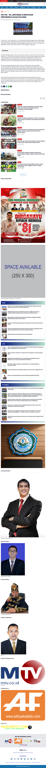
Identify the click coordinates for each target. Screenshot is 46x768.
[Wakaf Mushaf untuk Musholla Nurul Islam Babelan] (4, 336)
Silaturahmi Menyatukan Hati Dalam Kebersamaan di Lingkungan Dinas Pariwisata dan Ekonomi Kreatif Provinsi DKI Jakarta (25, 329)
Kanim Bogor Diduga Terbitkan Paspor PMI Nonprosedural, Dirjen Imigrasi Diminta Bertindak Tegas (31, 154)
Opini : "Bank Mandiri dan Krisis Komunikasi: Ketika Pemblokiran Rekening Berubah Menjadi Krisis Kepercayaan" (25, 348)
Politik (6, 7)
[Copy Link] (11, 86)
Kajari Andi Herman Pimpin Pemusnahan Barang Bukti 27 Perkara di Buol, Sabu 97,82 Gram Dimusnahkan (30, 131)
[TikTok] (28, 759)
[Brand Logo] (9, 741)
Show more (23, 174)
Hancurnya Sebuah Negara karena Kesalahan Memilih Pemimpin (23, 375)
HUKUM (19, 150)
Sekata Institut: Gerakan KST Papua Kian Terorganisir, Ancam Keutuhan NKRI (25, 353)
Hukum (11, 7)
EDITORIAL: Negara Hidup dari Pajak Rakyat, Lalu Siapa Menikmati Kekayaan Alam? (23, 364)
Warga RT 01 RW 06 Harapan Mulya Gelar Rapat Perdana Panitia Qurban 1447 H (25, 323)
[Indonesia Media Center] (23, 4)
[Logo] (23, 750)
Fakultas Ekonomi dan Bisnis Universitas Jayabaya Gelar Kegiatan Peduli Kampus (25, 417)
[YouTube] (21, 759)
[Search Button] (44, 4)
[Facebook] (2, 86)
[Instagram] (18, 759)
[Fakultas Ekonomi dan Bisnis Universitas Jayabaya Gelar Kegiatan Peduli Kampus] (4, 418)
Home (2, 7)
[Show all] (43, 303)
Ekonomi (16, 7)
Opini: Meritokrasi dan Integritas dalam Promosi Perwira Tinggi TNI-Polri (25, 369)
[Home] (2, 11)
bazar (19, 162)
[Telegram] (6, 86)
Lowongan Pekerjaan (36, 762)
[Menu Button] (1, 4)
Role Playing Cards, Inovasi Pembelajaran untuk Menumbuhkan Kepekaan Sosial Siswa (26, 389)
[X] (4, 86)
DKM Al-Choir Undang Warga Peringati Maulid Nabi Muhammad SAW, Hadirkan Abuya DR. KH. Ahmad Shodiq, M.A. (24, 306)
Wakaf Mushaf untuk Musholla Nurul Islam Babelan (20, 334)
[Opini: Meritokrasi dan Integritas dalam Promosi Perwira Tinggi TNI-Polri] (4, 371)
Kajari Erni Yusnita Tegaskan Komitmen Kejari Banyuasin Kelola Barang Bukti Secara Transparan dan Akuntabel (30, 108)
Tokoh (38, 7)
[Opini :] (4, 349)
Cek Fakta (33, 7)
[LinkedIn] (31, 759)
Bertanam (20, 116)
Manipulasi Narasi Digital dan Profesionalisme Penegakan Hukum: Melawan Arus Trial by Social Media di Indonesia (24, 359)
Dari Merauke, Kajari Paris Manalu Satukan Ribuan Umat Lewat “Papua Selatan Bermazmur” (31, 141)
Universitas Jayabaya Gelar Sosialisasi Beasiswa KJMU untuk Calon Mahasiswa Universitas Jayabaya (24, 406)
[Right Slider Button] (45, 7)
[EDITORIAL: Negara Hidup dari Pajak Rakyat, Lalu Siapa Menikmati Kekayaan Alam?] (4, 365)
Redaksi (7, 762)
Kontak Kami (12, 762)
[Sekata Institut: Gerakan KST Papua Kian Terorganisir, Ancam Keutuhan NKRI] (4, 354)
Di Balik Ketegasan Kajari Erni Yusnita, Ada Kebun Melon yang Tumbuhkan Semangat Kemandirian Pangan (31, 119)
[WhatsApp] (9, 86)
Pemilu (43, 7)
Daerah (19, 104)
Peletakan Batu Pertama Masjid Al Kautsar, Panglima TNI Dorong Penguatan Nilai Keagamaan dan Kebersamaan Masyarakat (23, 312)
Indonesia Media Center (25, 766)
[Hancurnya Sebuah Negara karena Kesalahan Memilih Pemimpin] (4, 377)
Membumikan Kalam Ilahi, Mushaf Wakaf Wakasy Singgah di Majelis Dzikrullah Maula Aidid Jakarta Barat (24, 318)
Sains (28, 7)
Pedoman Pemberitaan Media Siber (23, 762)
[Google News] (24, 759)
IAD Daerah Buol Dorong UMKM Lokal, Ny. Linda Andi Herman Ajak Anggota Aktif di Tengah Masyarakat (30, 165)
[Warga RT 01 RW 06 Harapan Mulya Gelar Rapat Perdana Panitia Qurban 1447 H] (4, 324)
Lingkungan (22, 7)
